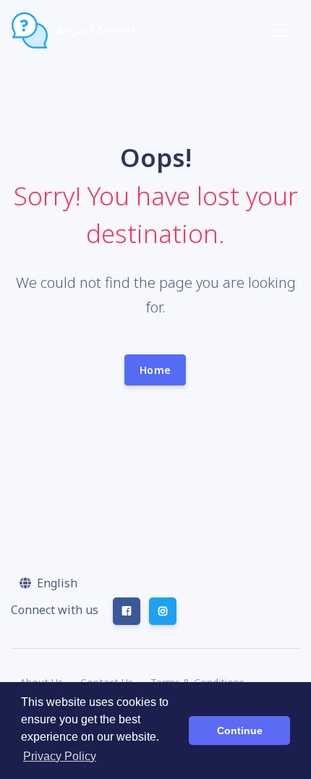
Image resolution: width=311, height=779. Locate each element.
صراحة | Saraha (95, 29)
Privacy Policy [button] (59, 756)
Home (155, 370)
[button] (48, 583)
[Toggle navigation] (279, 30)
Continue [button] (240, 730)
